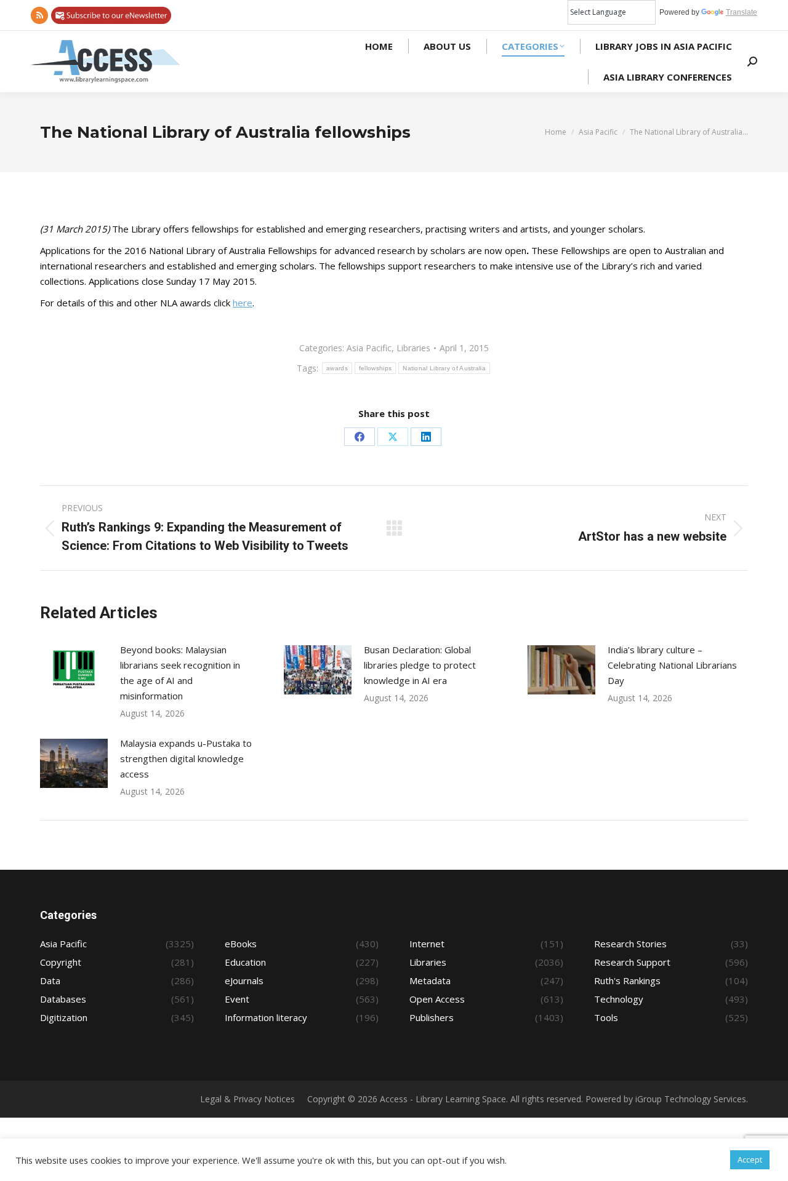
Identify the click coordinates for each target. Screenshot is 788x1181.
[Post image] (74, 669)
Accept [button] (750, 1159)
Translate (741, 12)
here (242, 302)
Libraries (413, 348)
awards (337, 368)
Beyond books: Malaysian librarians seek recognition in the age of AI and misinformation (180, 672)
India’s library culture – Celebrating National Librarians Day (672, 664)
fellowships (375, 368)
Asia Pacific (369, 348)
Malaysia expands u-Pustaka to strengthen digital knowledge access (186, 758)
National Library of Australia (444, 368)
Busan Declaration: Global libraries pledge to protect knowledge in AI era (420, 664)
